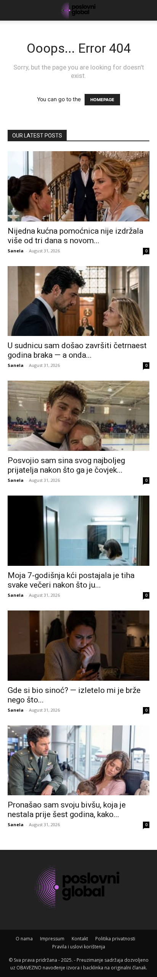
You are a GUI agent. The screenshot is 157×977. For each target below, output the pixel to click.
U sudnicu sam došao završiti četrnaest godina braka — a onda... (77, 350)
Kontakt (80, 938)
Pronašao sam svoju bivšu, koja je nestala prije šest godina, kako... (67, 809)
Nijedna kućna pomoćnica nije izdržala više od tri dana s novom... (75, 235)
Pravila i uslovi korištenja (78, 946)
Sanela (16, 251)
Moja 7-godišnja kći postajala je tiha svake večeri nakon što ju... (71, 580)
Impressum (52, 938)
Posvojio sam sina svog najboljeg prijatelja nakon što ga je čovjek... (66, 465)
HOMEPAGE (102, 99)
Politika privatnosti (115, 938)
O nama (24, 938)
